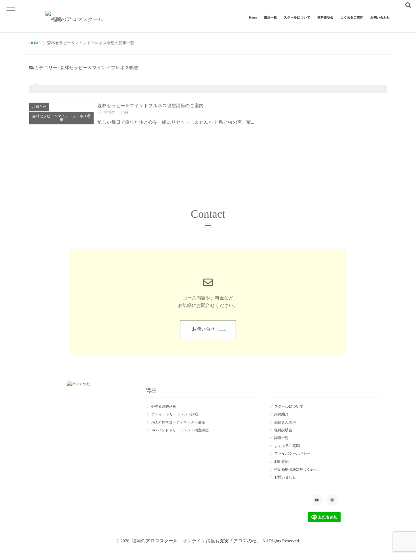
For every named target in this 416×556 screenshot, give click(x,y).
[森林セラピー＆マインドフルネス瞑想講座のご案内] (61, 135)
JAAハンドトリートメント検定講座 (180, 430)
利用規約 (281, 462)
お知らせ (39, 107)
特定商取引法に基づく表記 (296, 470)
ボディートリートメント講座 (174, 414)
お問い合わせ (380, 17)
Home (253, 17)
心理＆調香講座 (163, 407)
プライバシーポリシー (292, 454)
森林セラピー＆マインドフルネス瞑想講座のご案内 (150, 106)
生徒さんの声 (285, 422)
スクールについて (297, 17)
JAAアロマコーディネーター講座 (178, 422)
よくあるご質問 (351, 17)
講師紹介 (281, 414)
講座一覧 (270, 17)
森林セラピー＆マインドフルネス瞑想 (61, 118)
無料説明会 (325, 17)
